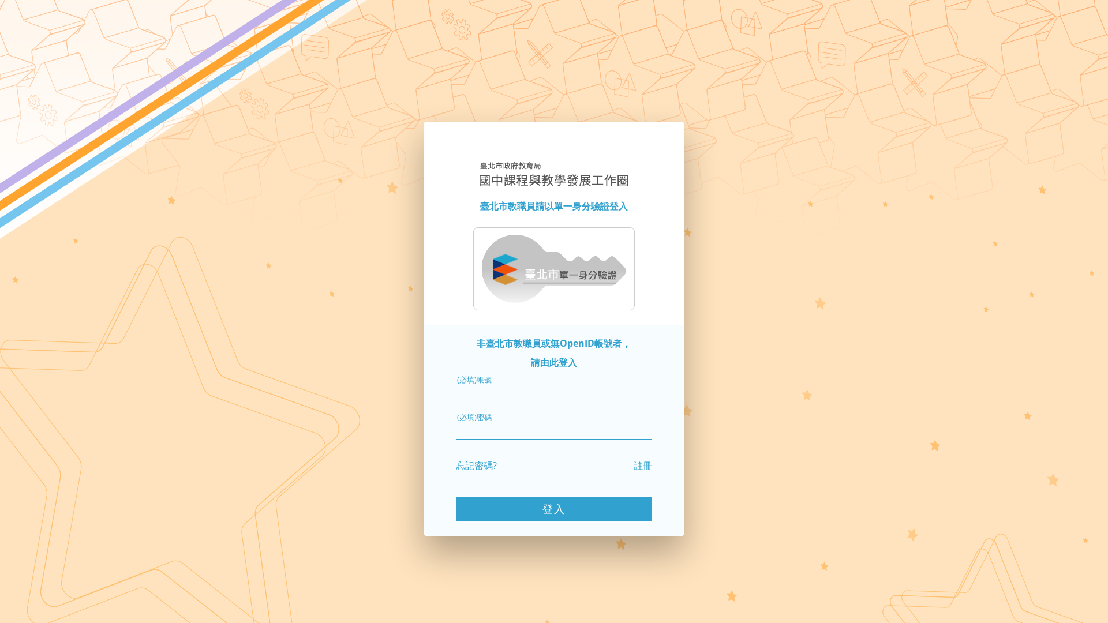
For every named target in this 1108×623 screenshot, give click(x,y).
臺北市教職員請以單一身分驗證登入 (554, 206)
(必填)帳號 (474, 379)
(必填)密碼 (474, 417)
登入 (554, 509)
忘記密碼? (476, 465)
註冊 (643, 465)
